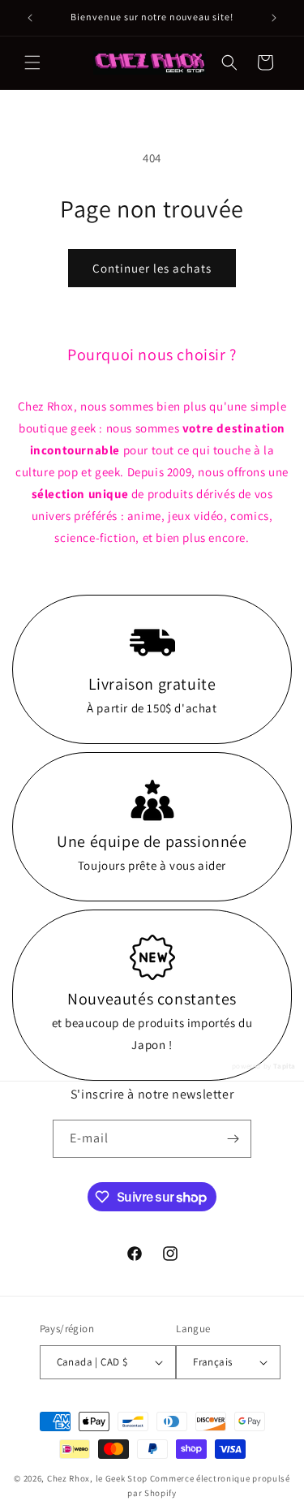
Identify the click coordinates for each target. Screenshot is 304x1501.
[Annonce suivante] (274, 18)
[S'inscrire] (232, 1139)
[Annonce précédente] (30, 18)
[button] (32, 62)
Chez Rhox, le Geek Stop (97, 1478)
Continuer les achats (152, 268)
